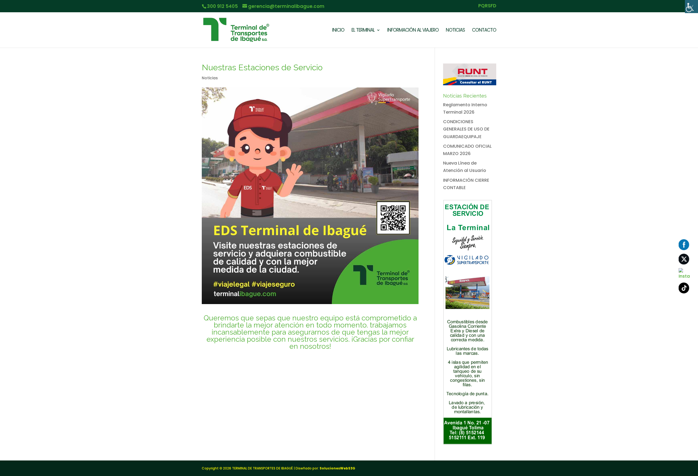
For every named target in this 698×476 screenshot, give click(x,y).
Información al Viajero (413, 30)
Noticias (455, 30)
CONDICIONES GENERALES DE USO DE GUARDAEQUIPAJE (466, 129)
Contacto (484, 30)
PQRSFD (487, 6)
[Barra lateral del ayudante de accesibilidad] (691, 6)
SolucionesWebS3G (337, 468)
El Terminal (363, 30)
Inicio (338, 30)
